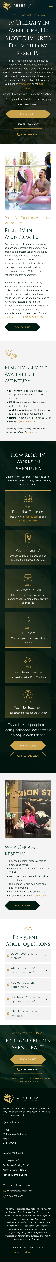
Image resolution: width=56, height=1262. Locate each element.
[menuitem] (28, 1130)
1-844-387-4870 (15, 1196)
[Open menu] (51, 6)
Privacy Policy (20, 1252)
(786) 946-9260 (34, 317)
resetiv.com (25, 83)
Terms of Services (34, 1252)
